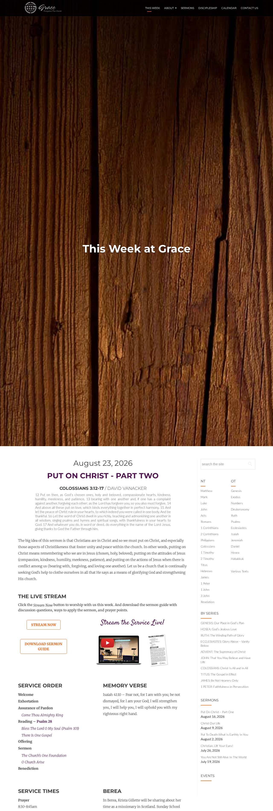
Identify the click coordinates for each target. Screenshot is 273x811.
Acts (203, 515)
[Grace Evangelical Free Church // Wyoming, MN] (41, 8)
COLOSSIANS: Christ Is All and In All (224, 668)
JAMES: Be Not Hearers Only (219, 680)
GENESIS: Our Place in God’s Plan (222, 623)
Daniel (235, 546)
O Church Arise (33, 762)
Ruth (234, 515)
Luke (204, 503)
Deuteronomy (240, 509)
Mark (204, 497)
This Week (152, 8)
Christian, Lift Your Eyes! (217, 746)
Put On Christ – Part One (217, 712)
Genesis (236, 491)
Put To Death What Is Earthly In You (224, 734)
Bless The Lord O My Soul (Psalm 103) (50, 728)
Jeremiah (237, 540)
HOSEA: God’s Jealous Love (219, 629)
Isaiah (235, 534)
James (205, 577)
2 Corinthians (210, 534)
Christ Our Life (210, 723)
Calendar (229, 8)
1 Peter (205, 583)
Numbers (237, 503)
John (204, 509)
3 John (205, 596)
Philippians (207, 540)
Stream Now (43, 625)
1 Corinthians (210, 528)
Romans (206, 521)
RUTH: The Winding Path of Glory (222, 635)
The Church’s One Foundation (44, 755)
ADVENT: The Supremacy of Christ (223, 651)
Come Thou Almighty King (42, 715)
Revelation (207, 602)
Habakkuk (237, 558)
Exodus (235, 497)
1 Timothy (207, 552)
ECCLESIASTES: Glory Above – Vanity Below (225, 643)
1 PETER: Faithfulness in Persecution (224, 686)
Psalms (235, 521)
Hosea (235, 552)
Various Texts (239, 571)
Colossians (208, 546)
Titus (204, 565)
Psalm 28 (44, 721)
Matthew (206, 491)
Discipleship (207, 8)
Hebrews (206, 571)
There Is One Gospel (37, 735)
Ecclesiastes (239, 528)
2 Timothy (207, 558)
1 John (205, 589)
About (169, 8)
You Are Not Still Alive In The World (224, 757)
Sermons (187, 8)
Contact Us (249, 8)
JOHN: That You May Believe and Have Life (226, 660)
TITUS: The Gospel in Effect (218, 674)
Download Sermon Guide (43, 646)
